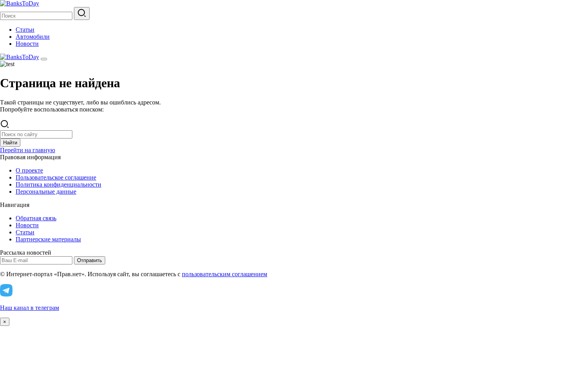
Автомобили (33, 36)
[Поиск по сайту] (82, 13)
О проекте (29, 170)
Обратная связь (36, 218)
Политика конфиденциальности (58, 184)
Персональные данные (46, 191)
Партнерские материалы (48, 239)
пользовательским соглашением (224, 274)
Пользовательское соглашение (56, 177)
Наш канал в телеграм (29, 307)
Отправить (89, 260)
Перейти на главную (27, 150)
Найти (10, 143)
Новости (27, 43)
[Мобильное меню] (44, 59)
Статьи (25, 29)
